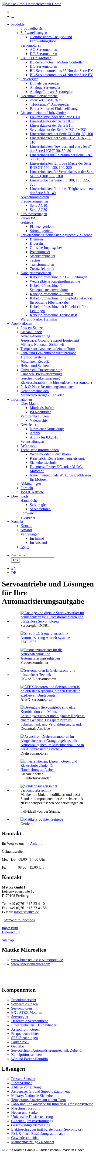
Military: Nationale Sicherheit (42, 345)
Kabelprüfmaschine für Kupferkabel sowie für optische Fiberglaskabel (61, 300)
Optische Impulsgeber (46, 248)
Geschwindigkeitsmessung (40, 378)
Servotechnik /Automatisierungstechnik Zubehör (56, 235)
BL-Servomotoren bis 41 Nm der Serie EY (61, 75)
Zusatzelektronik (42, 269)
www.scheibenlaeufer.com (30, 964)
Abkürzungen (31, 484)
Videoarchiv (39, 420)
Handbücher (30, 500)
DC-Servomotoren (43, 54)
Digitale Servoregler (44, 83)
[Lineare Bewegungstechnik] (53, 770)
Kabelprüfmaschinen (36, 273)
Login (25, 547)
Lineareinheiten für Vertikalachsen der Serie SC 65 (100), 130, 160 (62, 174)
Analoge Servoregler (45, 87)
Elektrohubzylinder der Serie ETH (55, 117)
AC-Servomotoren (43, 50)
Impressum (10, 928)
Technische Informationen (40, 450)
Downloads (19, 496)
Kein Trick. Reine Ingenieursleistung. (57, 458)
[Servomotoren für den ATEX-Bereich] (53, 695)
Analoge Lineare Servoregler (51, 92)
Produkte (17, 24)
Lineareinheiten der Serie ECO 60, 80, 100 (61, 134)
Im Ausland (38, 543)
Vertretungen (30, 534)
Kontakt (17, 522)
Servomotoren (31, 45)
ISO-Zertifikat (40, 412)
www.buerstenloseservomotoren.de (37, 960)
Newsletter (28, 425)
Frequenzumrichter (34, 201)
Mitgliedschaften (42, 408)
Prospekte (28, 517)
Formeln (27, 488)
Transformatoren (42, 264)
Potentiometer (40, 252)
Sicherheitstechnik (43, 463)
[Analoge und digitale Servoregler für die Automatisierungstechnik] (53, 621)
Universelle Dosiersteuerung (41, 370)
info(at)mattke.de (26, 912)
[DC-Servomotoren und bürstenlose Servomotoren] (53, 675)
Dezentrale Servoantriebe (39, 96)
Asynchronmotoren (35, 197)
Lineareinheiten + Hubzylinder (43, 113)
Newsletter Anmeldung (47, 429)
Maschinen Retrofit (35, 361)
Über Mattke (30, 404)
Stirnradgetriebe (41, 231)
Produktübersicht (33, 28)
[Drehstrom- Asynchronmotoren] (53, 749)
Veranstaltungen (32, 441)
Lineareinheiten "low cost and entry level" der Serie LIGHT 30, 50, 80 (61, 148)
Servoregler (29, 79)
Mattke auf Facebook (19, 920)
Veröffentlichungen (35, 416)
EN (13, 568)
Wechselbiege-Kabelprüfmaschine (55, 281)
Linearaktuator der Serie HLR (52, 121)
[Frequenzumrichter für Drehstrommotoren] (53, 658)
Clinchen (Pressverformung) (41, 374)
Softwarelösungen (34, 33)
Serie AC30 (38, 210)
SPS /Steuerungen (34, 214)
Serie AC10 (38, 205)
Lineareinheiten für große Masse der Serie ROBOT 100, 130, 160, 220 (60, 165)
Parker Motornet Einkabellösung (54, 109)
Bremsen (36, 239)
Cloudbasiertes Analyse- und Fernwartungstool (51, 39)
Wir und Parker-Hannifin (39, 319)
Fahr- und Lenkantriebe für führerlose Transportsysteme (52, 1104)
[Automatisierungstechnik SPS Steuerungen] (53, 638)
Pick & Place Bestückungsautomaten (48, 387)
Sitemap (8, 940)
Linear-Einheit (31, 332)
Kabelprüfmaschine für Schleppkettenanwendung (49, 288)
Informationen (21, 399)
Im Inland (37, 538)
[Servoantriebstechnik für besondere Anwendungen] (53, 790)
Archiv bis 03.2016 (44, 437)
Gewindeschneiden (35, 391)
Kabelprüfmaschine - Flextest (51, 294)
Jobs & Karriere (32, 492)
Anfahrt (26, 530)
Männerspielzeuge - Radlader (42, 395)
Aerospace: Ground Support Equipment (50, 340)
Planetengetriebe (42, 227)
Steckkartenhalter (42, 256)
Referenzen (29, 446)
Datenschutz (11, 932)
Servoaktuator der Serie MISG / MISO (58, 130)
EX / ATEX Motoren (36, 58)
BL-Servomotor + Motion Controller (57, 62)
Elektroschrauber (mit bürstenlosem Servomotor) (56, 382)
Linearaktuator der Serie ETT (51, 125)
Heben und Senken (35, 366)
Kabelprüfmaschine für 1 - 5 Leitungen (58, 277)
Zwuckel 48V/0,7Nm (46, 100)
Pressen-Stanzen (33, 328)
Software (27, 513)
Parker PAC (29, 218)
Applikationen (21, 323)
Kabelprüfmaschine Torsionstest (53, 315)
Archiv (35, 433)
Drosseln (36, 243)
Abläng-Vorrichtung (35, 336)
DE (13, 573)
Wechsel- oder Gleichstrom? (50, 454)
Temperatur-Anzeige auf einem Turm (48, 349)
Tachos (35, 260)
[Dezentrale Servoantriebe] (53, 724)
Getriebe (27, 222)
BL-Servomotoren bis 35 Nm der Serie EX (61, 71)
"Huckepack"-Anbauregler (49, 104)
